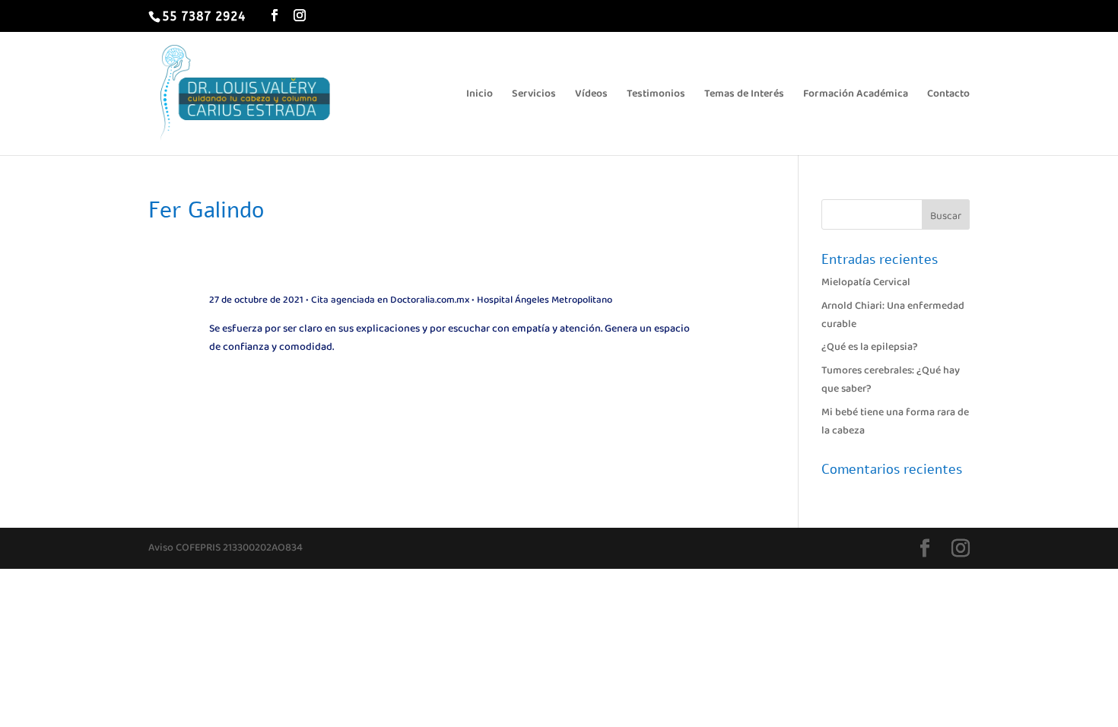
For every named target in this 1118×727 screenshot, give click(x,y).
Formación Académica (855, 95)
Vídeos (591, 95)
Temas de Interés (744, 95)
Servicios (534, 95)
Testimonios (656, 95)
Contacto (948, 95)
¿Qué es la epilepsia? (869, 346)
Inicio (479, 95)
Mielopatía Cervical (865, 282)
